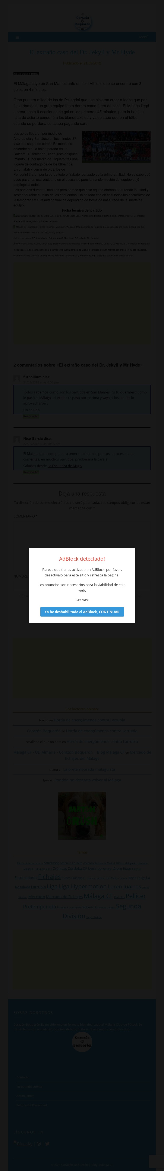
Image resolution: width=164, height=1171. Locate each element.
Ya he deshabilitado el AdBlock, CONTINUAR (82, 612)
